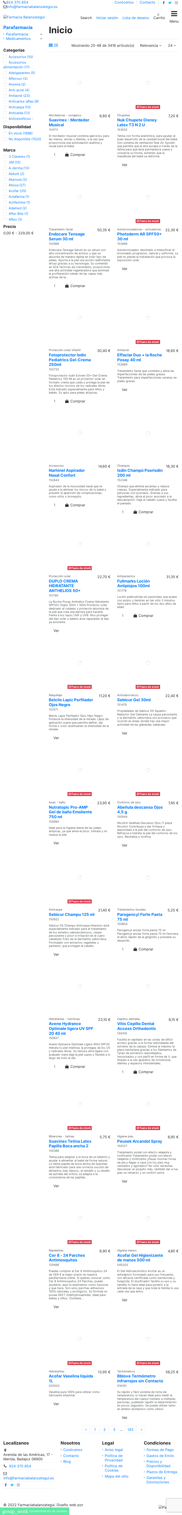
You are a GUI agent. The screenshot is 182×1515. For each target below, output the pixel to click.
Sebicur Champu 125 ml (72, 914)
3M (14, 162)
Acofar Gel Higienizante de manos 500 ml (140, 1257)
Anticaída (19, 113)
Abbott (16, 174)
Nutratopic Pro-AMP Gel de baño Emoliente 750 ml (70, 812)
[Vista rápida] (85, 109)
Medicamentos (18, 38)
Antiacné (19, 95)
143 (130, 1429)
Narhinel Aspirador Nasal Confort (67, 473)
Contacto (147, 2)
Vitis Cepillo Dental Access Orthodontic (136, 1026)
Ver (124, 165)
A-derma (19, 168)
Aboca (17, 185)
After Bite (18, 214)
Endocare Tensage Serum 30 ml (67, 236)
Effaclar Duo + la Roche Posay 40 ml (139, 357)
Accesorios (21, 57)
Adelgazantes (22, 73)
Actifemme (19, 202)
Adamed (18, 208)
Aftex (15, 219)
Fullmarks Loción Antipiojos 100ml (133, 583)
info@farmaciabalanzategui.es (32, 6)
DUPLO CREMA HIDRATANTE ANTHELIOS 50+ (65, 586)
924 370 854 (17, 2)
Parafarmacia (18, 27)
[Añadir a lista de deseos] (76, 109)
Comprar (77, 154)
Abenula (18, 179)
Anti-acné (19, 90)
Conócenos (125, 2)
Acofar (17, 191)
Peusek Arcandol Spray (139, 1141)
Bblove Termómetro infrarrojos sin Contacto (140, 1378)
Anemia (17, 84)
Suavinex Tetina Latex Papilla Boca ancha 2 (70, 1143)
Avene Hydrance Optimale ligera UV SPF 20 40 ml (71, 1028)
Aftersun (18, 78)
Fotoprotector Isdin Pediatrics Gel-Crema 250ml (70, 360)
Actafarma (19, 196)
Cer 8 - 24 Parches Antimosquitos (67, 1257)
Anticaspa (20, 107)
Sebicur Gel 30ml (134, 699)
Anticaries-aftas (24, 101)
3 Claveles (19, 156)
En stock (21, 133)
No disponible (25, 139)
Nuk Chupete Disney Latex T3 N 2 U (137, 122)
